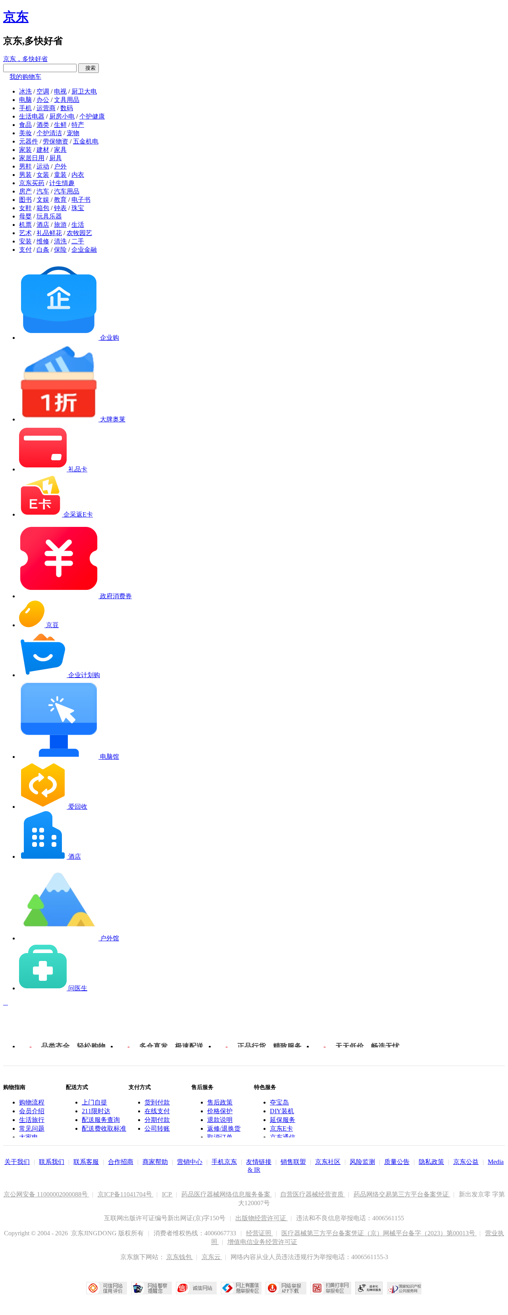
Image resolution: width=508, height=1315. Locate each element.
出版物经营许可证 (261, 1218)
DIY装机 (282, 1111)
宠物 (73, 133)
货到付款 (157, 1102)
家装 (25, 149)
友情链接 (258, 1161)
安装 (25, 241)
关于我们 (17, 1161)
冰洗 (25, 91)
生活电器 (31, 116)
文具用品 (66, 99)
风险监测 (362, 1161)
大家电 (28, 1137)
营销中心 (189, 1161)
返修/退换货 (224, 1128)
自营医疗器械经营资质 (312, 1194)
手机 (25, 108)
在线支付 (157, 1111)
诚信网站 (196, 1288)
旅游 (60, 224)
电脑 (25, 99)
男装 (25, 174)
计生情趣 (62, 183)
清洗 (60, 241)
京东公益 (466, 1161)
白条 (43, 249)
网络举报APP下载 (286, 1288)
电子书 (80, 199)
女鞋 (25, 208)
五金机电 (85, 141)
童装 (60, 174)
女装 (43, 174)
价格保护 (220, 1111)
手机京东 (224, 1161)
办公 (43, 99)
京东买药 (31, 183)
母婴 (25, 216)
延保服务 (282, 1119)
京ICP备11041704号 (126, 1194)
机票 (25, 224)
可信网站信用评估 (106, 1288)
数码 (66, 108)
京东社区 (328, 1161)
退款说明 (220, 1119)
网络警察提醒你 (151, 1288)
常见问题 (31, 1128)
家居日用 (31, 158)
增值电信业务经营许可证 (262, 1241)
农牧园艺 (79, 233)
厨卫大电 (84, 91)
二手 (77, 241)
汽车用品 (66, 191)
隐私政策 (431, 1161)
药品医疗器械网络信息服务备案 (226, 1194)
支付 (25, 249)
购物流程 (31, 1102)
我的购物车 (25, 76)
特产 (77, 124)
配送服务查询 (101, 1119)
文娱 (43, 199)
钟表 (60, 208)
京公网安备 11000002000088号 (46, 1194)
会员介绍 (31, 1111)
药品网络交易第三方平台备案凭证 (402, 1194)
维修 (43, 241)
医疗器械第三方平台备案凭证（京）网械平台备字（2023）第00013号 (379, 1233)
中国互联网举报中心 (241, 1288)
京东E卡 (281, 1128)
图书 (25, 199)
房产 (25, 191)
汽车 (43, 191)
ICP (167, 1194)
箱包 (43, 208)
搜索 (88, 68)
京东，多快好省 (25, 59)
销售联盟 (293, 1161)
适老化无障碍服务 (369, 1288)
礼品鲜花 (49, 233)
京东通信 (282, 1137)
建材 (43, 149)
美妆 (25, 133)
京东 (16, 17)
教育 (60, 199)
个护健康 (92, 116)
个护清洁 (49, 133)
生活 (77, 224)
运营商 (46, 108)
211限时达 (96, 1111)
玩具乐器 (49, 216)
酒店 (43, 224)
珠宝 (77, 208)
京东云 (212, 1257)
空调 (43, 91)
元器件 (28, 141)
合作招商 (120, 1161)
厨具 (55, 158)
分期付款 (157, 1119)
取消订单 (220, 1137)
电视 (60, 91)
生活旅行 (31, 1119)
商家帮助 (155, 1161)
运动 (43, 166)
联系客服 (86, 1161)
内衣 (77, 174)
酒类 (43, 124)
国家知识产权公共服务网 (404, 1288)
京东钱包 (179, 1257)
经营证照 (259, 1233)
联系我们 (51, 1161)
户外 (60, 166)
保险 (60, 249)
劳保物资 (55, 141)
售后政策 (220, 1102)
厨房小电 (62, 116)
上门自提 (94, 1102)
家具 (60, 149)
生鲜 (60, 124)
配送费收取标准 (104, 1128)
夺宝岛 (279, 1102)
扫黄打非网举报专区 (330, 1288)
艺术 (25, 233)
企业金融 (84, 249)
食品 (25, 124)
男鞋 (25, 166)
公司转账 (157, 1128)
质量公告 (397, 1161)
